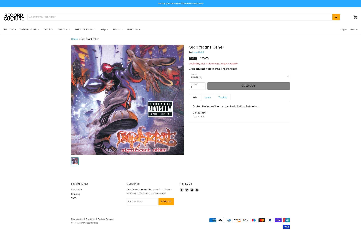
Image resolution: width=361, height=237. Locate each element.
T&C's (74, 198)
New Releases (77, 219)
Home (74, 39)
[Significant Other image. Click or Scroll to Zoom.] (127, 100)
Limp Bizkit (198, 52)
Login (343, 29)
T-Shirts (48, 29)
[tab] (194, 97)
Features (133, 29)
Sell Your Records (85, 29)
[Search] (336, 17)
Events (117, 29)
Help (104, 29)
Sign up (166, 201)
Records (9, 29)
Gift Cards (64, 29)
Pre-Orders (90, 219)
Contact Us (76, 189)
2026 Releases (29, 29)
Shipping (75, 194)
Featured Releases (105, 219)
